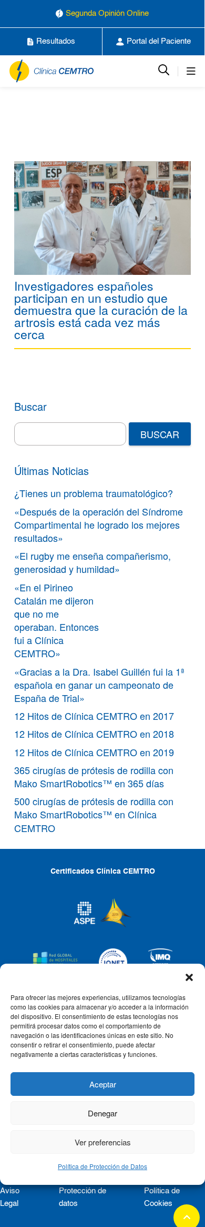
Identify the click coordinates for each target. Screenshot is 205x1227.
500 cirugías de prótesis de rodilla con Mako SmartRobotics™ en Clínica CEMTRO (93, 814)
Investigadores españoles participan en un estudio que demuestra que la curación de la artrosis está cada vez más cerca (101, 310)
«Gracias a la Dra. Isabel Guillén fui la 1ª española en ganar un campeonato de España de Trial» (99, 685)
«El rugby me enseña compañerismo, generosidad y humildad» (92, 562)
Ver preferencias (103, 1141)
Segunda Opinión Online (107, 13)
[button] (189, 977)
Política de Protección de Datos (102, 1166)
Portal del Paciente (159, 41)
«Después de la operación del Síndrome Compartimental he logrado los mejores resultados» (98, 524)
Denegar (102, 1113)
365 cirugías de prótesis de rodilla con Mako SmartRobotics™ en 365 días (93, 776)
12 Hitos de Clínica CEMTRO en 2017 (94, 716)
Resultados (55, 41)
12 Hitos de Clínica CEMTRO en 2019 (94, 752)
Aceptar (102, 1084)
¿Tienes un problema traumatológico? (93, 493)
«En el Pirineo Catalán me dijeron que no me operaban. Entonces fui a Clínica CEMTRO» (56, 620)
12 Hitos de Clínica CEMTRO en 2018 (94, 733)
